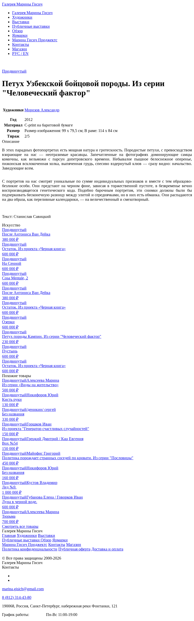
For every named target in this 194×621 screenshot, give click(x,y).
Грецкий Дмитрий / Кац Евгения (55, 439)
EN (20, 53)
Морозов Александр (42, 110)
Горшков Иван (39, 424)
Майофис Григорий (43, 453)
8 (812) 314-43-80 (16, 597)
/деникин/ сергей (41, 409)
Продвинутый (14, 71)
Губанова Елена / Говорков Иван (55, 497)
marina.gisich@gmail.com (23, 589)
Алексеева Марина (43, 380)
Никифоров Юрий (42, 395)
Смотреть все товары (20, 526)
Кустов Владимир (42, 482)
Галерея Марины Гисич (22, 4)
